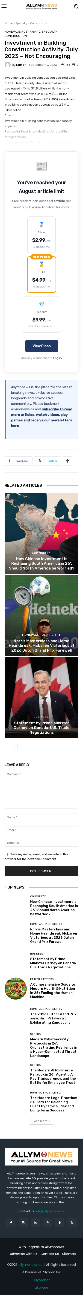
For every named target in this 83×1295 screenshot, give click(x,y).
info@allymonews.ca (50, 1211)
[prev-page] (7, 747)
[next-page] (15, 747)
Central (36, 1034)
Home (9, 23)
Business (41, 716)
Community (41, 552)
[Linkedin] (35, 1222)
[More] (67, 461)
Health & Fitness (41, 979)
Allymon (41, 1288)
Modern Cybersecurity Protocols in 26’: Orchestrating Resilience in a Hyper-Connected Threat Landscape (53, 1047)
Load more (40, 1121)
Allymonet (41, 1280)
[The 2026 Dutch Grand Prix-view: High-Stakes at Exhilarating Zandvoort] (16, 1016)
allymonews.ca (30, 1264)
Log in (57, 358)
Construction (38, 23)
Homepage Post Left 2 (45, 1092)
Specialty (21, 23)
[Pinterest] (47, 1222)
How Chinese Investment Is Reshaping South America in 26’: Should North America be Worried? (41, 563)
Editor (21, 64)
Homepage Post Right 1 (41, 634)
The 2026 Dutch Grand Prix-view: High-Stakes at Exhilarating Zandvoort (54, 1018)
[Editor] (8, 65)
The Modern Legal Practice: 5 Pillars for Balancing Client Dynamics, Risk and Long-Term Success (53, 1104)
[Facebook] (10, 1222)
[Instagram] (23, 1222)
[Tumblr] (59, 1222)
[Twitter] (72, 1222)
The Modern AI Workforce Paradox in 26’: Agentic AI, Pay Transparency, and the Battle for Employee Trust (53, 1076)
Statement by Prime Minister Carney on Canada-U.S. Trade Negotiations (41, 728)
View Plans (42, 346)
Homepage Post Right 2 (23, 31)
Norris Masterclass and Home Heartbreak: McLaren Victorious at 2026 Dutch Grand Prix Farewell (41, 646)
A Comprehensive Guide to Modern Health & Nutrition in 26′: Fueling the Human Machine (52, 990)
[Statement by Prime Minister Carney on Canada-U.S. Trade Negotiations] (41, 697)
